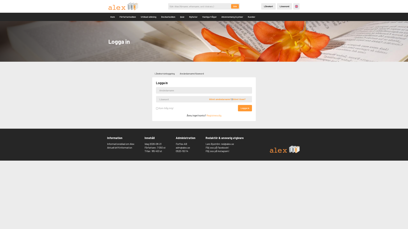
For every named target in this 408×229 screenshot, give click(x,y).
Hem (112, 16)
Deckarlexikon (168, 16)
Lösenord (284, 6)
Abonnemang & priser (232, 16)
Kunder (251, 16)
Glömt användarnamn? (220, 99)
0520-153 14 (182, 151)
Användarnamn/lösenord (192, 73)
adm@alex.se (183, 147)
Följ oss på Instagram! (217, 151)
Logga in (245, 108)
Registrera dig (214, 115)
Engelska (296, 6)
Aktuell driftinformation (119, 147)
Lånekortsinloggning (165, 73)
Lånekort (268, 6)
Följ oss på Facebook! (217, 147)
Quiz (182, 16)
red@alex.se (227, 143)
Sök (235, 6)
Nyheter (193, 16)
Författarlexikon (128, 16)
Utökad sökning (148, 16)
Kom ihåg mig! (166, 108)
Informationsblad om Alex (120, 143)
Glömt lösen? (239, 99)
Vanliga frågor (209, 16)
